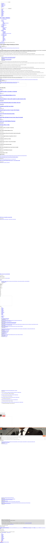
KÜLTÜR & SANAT (3, 35)
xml (7, 532)
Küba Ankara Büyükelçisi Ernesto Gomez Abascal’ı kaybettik (11, 117)
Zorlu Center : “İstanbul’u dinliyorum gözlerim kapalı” (7, 497)
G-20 (24, 79)
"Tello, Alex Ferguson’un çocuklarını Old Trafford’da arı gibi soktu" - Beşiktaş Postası (11, 392)
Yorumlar (2, 317)
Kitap (3, 37)
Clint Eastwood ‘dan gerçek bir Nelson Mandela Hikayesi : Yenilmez (9, 390)
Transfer (40, 527)
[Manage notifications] (1, 541)
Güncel (1, 96)
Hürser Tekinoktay (29, 527)
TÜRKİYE (2, 24)
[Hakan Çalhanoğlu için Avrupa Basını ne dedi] (19, 324)
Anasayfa (1, 42)
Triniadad (34, 79)
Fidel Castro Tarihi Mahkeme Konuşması (7, 121)
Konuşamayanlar (3, 5)
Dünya (3, 42)
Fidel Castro (15, 527)
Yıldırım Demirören (43, 527)
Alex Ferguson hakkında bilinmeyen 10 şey (8, 95)
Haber (0, 107)
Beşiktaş (7, 527)
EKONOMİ (2, 25)
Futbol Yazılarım (5, 27)
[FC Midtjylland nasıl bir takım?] (5, 318)
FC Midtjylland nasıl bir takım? (5, 331)
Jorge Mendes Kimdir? (4, 333)
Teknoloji (4, 23)
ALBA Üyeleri (9, 79)
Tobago (32, 79)
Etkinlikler (4, 38)
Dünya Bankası (17, 79)
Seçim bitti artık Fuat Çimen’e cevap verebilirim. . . (7, 499)
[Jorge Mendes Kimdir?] (4, 332)
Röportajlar (2, 3)
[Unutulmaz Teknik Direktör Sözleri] (18, 328)
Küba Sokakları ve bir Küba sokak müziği (6, 59)
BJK (0, 80)
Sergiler (4, 39)
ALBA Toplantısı (5, 79)
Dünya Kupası (11, 527)
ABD (3, 22)
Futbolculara (4, 32)
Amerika (12, 79)
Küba (3, 21)
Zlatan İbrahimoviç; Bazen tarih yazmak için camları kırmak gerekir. (13, 98)
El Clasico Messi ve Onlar (5, 124)
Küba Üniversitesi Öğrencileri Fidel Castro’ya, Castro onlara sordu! (10, 160)
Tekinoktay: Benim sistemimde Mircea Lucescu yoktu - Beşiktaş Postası (9, 399)
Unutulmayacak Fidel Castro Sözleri (7, 33)
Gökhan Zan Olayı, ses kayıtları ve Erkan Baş (8, 91)
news (8, 532)
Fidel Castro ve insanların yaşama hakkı (6, 217)
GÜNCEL (2, 20)
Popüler (2, 316)
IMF (25, 79)
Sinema (4, 36)
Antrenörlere (4, 31)
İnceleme (2, 4)
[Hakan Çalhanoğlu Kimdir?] (12, 326)
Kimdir (32, 527)
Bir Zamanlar (4, 29)
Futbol (0, 89)
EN (1, 7)
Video (3, 40)
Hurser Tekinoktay (4, 532)
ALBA (2, 79)
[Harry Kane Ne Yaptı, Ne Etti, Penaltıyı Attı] (11, 320)
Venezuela (36, 79)
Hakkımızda (2, 6)
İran (0, 528)
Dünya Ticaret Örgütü (21, 79)
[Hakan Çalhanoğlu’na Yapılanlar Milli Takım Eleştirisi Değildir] (8, 322)
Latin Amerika (29, 79)
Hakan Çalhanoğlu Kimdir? (4, 335)
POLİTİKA (2, 26)
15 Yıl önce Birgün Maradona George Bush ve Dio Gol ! (10, 102)
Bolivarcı (14, 79)
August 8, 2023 (11, 524)
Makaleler (4, 28)
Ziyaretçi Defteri (5, 34)
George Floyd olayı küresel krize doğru (7, 113)
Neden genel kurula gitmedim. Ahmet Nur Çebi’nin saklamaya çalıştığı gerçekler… (10, 501)
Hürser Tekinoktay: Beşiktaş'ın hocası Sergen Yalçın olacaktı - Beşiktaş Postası (10, 397)
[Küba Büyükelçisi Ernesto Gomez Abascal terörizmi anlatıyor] (13, 155)
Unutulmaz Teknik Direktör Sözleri (5, 329)
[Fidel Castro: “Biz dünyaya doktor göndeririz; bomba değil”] (8, 57)
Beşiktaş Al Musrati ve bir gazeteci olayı (6, 503)
